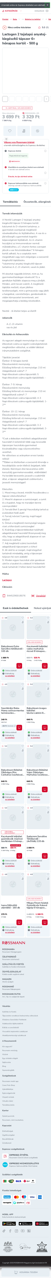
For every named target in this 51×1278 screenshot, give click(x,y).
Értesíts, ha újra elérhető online (20, 176)
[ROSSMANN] (13, 942)
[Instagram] (16, 1231)
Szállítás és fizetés (9, 1012)
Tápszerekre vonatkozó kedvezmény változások (20, 1016)
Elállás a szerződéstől (10, 1027)
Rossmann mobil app (10, 1081)
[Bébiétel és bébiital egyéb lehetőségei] (43, 19)
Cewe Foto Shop (8, 1085)
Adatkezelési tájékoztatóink (12, 1023)
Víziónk (5, 1054)
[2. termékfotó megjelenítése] (12, 99)
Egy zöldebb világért (10, 1058)
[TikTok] (4, 1231)
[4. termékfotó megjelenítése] (25, 99)
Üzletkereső (6, 1143)
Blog (4, 1066)
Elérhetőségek (7, 1131)
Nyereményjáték (8, 1070)
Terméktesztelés (8, 1105)
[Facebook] (10, 1231)
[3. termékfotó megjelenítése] (19, 99)
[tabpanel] (25, 403)
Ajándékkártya (7, 1089)
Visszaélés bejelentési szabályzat (14, 1031)
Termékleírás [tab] (10, 201)
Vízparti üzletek (8, 1097)
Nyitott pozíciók (8, 1116)
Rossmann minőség (9, 1050)
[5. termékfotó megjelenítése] (32, 99)
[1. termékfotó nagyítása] (25, 71)
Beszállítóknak (7, 1139)
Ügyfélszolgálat (8, 1135)
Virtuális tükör (7, 1101)
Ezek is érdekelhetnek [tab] (15, 608)
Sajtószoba (6, 1062)
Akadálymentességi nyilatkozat (14, 1035)
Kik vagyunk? (7, 1046)
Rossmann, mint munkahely (12, 1120)
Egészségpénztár (8, 1093)
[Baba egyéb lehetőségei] (19, 19)
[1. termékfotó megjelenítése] (5, 99)
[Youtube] (22, 1231)
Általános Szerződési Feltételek (14, 1020)
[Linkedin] (29, 1231)
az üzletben (10, 676)
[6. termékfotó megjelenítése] (39, 99)
